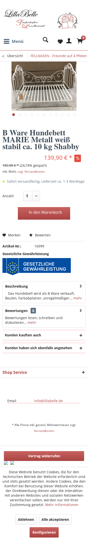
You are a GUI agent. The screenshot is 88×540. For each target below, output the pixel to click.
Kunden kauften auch (23, 335)
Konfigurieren (44, 532)
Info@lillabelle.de (48, 400)
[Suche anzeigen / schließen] (44, 41)
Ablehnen (26, 519)
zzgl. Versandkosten (31, 171)
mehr (77, 298)
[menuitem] (13, 41)
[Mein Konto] (68, 41)
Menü (17, 41)
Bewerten (42, 235)
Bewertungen (16, 310)
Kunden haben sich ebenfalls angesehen (38, 347)
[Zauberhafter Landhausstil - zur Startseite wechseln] (40, 23)
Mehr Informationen (61, 504)
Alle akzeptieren (55, 519)
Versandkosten (44, 431)
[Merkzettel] (56, 41)
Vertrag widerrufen (44, 456)
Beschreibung (16, 286)
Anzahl (8, 196)
